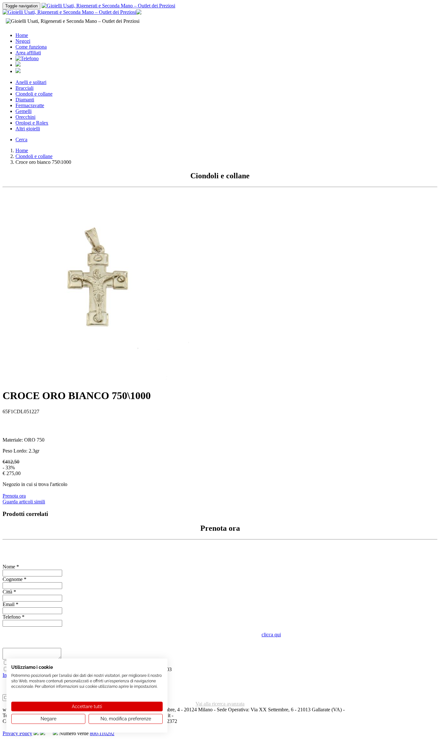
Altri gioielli (27, 128)
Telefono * (13, 617)
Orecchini (25, 117)
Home (21, 35)
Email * (10, 604)
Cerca (21, 139)
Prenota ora (14, 496)
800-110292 (102, 733)
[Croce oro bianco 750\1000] (96, 381)
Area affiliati (28, 52)
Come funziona (31, 47)
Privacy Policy (17, 733)
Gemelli (23, 111)
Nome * (11, 566)
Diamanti (24, 99)
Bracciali (24, 88)
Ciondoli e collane (34, 94)
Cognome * (14, 579)
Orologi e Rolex (31, 123)
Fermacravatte (29, 105)
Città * (9, 591)
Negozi (22, 41)
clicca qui (271, 634)
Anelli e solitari (30, 82)
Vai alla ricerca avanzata (220, 703)
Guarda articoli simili (24, 501)
